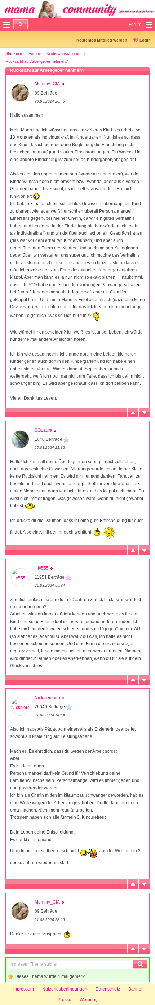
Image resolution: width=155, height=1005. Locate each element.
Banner (135, 989)
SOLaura (43, 430)
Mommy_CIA (47, 83)
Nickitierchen (47, 697)
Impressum (23, 989)
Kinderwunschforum (63, 53)
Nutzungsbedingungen (64, 989)
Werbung (89, 999)
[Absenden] (20, 24)
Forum (34, 53)
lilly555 (42, 568)
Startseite (13, 53)
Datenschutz (108, 989)
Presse (64, 999)
